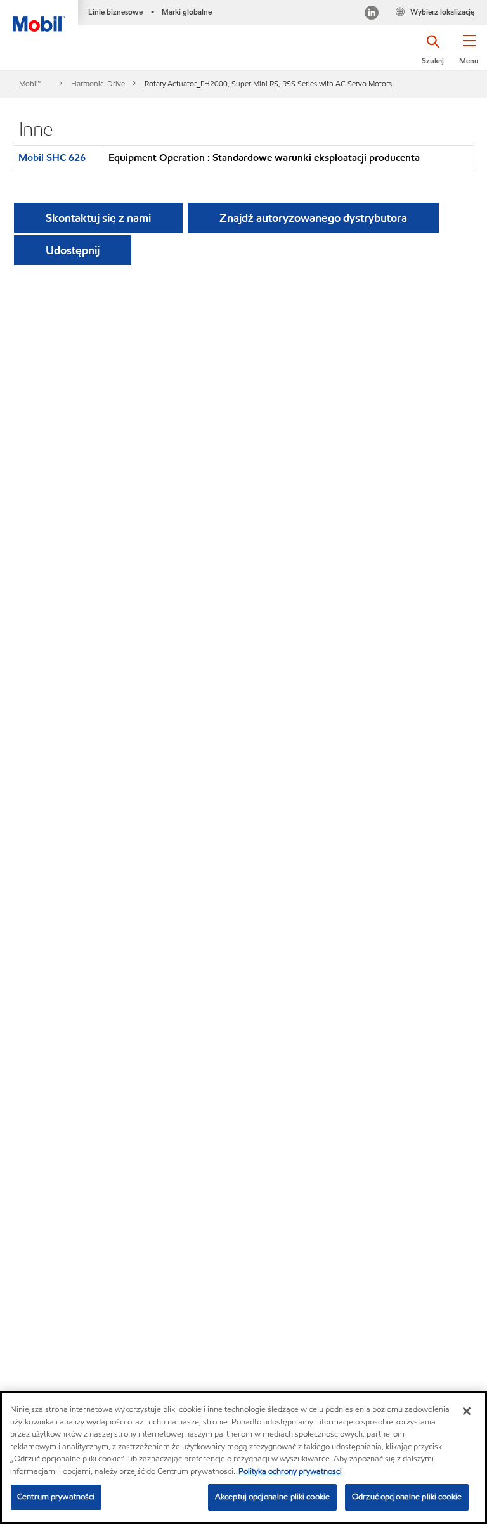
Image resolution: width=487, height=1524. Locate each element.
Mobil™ (30, 83)
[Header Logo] (39, 16)
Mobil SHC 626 (52, 157)
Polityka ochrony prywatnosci (290, 1471)
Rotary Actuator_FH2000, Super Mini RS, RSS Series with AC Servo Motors (268, 83)
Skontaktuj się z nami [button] (98, 217)
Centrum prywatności (55, 1496)
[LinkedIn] (372, 14)
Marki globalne (187, 11)
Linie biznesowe (115, 11)
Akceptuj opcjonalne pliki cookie (272, 1496)
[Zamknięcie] (467, 1411)
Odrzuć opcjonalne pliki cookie (407, 1496)
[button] (469, 53)
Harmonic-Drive (98, 83)
